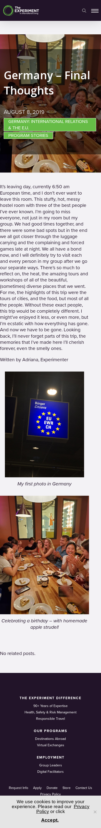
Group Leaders (50, 765)
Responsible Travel (50, 719)
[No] (94, 811)
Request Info (18, 788)
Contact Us (84, 788)
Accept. (50, 820)
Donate (52, 788)
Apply (37, 788)
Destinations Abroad (50, 739)
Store (67, 788)
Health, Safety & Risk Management (50, 712)
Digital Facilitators (50, 772)
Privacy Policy (50, 794)
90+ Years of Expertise (50, 706)
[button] (95, 10)
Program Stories (28, 135)
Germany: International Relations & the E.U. (48, 125)
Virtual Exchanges (50, 745)
